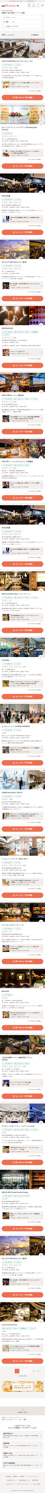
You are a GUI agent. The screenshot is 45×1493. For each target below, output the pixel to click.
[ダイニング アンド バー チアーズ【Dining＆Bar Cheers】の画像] (22, 114)
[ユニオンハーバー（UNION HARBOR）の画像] (22, 713)
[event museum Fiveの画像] (22, 1312)
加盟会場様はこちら (24, 1480)
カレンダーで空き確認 (24, 166)
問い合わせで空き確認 (24, 97)
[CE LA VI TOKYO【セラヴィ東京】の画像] (22, 249)
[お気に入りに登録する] (41, 58)
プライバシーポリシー (32, 1476)
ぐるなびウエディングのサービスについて (17, 1484)
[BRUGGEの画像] (22, 978)
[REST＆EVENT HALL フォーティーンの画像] (22, 581)
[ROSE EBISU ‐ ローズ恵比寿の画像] (22, 382)
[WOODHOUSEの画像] (22, 315)
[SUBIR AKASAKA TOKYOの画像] (22, 780)
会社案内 (8, 1476)
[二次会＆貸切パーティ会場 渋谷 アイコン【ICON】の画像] (22, 1044)
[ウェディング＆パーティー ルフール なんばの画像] (22, 1113)
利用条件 (22, 1476)
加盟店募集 (35, 1480)
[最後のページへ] (38, 1371)
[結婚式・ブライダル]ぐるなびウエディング (14, 1417)
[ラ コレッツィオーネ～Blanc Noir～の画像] (22, 846)
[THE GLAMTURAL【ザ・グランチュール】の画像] (22, 48)
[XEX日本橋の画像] (22, 183)
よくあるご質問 (35, 1484)
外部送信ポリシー (12, 1480)
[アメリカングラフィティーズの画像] (22, 912)
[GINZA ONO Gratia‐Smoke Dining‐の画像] (22, 1179)
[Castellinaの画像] (22, 647)
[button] (22, 1435)
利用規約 (15, 1476)
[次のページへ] (33, 1371)
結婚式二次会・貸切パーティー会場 (11, 1419)
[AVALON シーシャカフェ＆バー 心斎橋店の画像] (22, 448)
